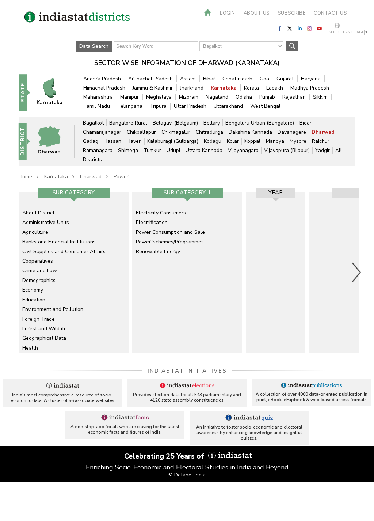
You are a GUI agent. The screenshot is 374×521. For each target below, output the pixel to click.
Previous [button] (14, 272)
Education (33, 299)
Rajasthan (294, 97)
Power (121, 176)
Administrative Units (45, 222)
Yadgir (322, 150)
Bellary (211, 122)
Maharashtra (98, 97)
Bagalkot (93, 122)
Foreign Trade (38, 319)
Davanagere (292, 132)
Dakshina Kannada (250, 132)
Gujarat (285, 78)
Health (30, 348)
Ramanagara (97, 150)
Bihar (209, 78)
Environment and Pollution (52, 309)
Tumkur (152, 150)
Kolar (233, 141)
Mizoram (188, 97)
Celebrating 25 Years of (165, 456)
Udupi (173, 150)
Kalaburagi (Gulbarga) (172, 141)
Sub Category (74, 192)
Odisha (244, 97)
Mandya (275, 141)
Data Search (93, 46)
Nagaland (217, 97)
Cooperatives (37, 261)
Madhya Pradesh (309, 87)
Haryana (311, 78)
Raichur (320, 141)
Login (227, 13)
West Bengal (265, 106)
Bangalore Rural (128, 122)
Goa (264, 78)
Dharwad (323, 132)
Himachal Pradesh (104, 87)
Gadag (90, 141)
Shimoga (128, 150)
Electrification (152, 222)
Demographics (39, 280)
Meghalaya (159, 97)
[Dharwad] (53, 140)
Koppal (252, 141)
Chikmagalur (175, 132)
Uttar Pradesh (190, 106)
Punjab (267, 97)
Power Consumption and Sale (170, 232)
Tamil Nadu (96, 106)
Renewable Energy (158, 251)
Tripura (158, 106)
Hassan (112, 141)
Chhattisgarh (237, 78)
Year (275, 192)
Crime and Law (39, 270)
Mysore (298, 141)
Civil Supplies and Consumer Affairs (64, 251)
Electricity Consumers (161, 212)
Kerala (251, 87)
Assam (188, 78)
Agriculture (35, 232)
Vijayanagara (243, 150)
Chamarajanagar (102, 132)
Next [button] (356, 272)
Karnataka (224, 87)
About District (38, 212)
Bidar (305, 122)
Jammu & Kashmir (153, 87)
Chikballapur (141, 132)
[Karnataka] (53, 92)
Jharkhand (191, 87)
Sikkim (320, 97)
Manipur (129, 97)
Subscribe (292, 13)
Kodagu (212, 141)
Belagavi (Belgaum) (175, 122)
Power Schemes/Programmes (170, 241)
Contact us (330, 13)
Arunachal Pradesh (150, 78)
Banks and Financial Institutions (59, 241)
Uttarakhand (228, 106)
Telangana (129, 106)
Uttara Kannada (204, 150)
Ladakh (274, 87)
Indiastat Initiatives (187, 370)
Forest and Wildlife (44, 328)
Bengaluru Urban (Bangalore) (259, 122)
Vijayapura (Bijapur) (287, 150)
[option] (74, 272)
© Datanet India (187, 474)
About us (257, 13)
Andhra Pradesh (102, 78)
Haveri (134, 141)
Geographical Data (44, 338)
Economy (32, 289)
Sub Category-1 (187, 192)
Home (25, 176)
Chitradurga (209, 132)
